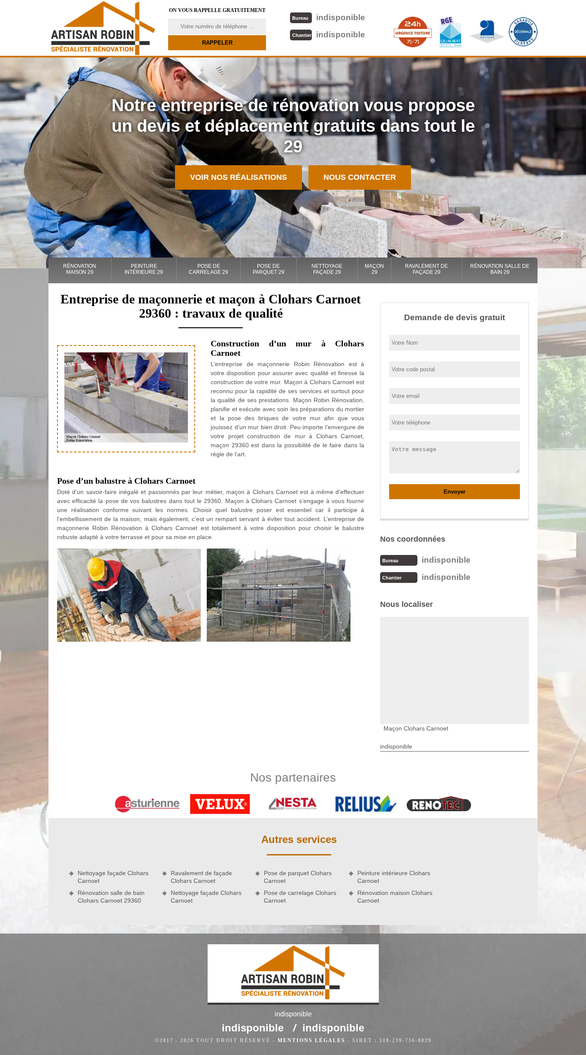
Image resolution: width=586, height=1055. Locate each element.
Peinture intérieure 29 (143, 269)
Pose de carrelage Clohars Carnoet (300, 896)
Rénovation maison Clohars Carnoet (394, 896)
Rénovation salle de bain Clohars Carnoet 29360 (111, 896)
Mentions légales (311, 1040)
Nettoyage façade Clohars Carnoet (113, 877)
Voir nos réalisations (238, 177)
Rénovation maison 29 (79, 269)
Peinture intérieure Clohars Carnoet (393, 877)
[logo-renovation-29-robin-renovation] (102, 28)
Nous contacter (359, 177)
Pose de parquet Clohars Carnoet (298, 877)
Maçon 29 (374, 269)
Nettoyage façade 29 (326, 269)
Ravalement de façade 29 (426, 269)
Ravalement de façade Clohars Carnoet (201, 877)
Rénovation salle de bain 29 (499, 269)
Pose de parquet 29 (268, 269)
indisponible (328, 17)
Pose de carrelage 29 (208, 269)
